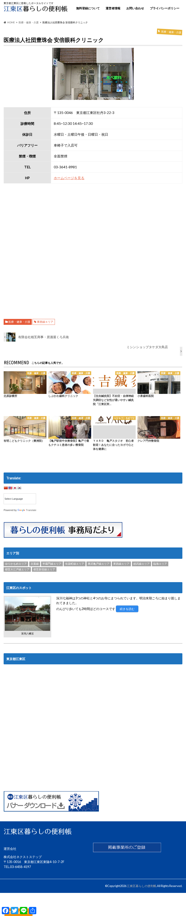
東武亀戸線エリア (99, 563)
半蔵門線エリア (51, 563)
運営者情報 (113, 8)
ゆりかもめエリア (16, 563)
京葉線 (35, 563)
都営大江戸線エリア (17, 569)
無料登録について (88, 8)
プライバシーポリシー (164, 8)
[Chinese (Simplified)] (6, 488)
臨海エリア (160, 563)
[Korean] (19, 488)
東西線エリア (45, 321)
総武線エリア (141, 563)
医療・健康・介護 (19, 321)
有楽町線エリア (74, 563)
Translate (31, 510)
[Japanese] (15, 488)
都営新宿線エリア (44, 569)
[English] (10, 488)
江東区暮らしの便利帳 (141, 886)
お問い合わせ (135, 8)
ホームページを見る (69, 178)
